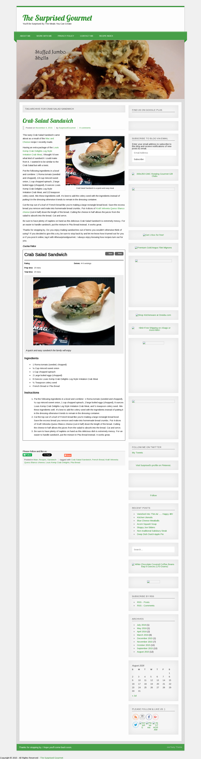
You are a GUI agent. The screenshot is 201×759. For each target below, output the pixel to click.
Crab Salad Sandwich (48, 120)
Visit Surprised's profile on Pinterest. (153, 465)
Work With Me (44, 36)
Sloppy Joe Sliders (146, 527)
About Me (25, 36)
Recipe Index (106, 36)
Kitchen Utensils (145, 517)
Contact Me (86, 36)
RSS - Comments (146, 605)
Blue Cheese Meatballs (148, 520)
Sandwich (51, 460)
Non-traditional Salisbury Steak (152, 531)
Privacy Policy (66, 36)
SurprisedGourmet (67, 128)
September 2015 (145, 648)
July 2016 (141, 625)
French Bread (98, 460)
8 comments (85, 128)
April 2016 (142, 631)
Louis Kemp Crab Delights (58, 462)
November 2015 (145, 641)
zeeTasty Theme (174, 747)
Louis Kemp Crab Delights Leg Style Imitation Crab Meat (41, 151)
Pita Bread (75, 462)
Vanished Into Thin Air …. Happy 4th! (155, 514)
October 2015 (143, 645)
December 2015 (145, 638)
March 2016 (142, 635)
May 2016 (142, 628)
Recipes (42, 460)
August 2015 (143, 651)
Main (36, 460)
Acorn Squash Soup (147, 524)
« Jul (134, 695)
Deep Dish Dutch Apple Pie (150, 534)
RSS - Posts (143, 602)
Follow (153, 495)
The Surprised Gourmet (51, 757)
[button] (109, 253)
